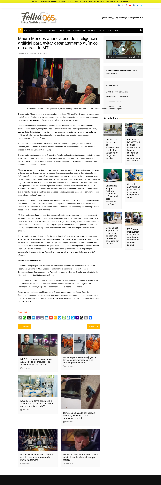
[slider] (121, 57)
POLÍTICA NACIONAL (39, 53)
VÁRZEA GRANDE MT (76, 30)
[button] (123, 49)
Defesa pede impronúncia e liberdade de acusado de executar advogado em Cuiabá (112, 236)
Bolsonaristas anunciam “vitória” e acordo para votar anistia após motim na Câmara (36, 457)
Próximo (92, 327)
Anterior (25, 327)
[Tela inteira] (138, 57)
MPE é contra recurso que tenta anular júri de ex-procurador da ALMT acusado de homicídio (36, 362)
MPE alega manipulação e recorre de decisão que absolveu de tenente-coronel (133, 237)
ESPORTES (29, 30)
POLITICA (107, 30)
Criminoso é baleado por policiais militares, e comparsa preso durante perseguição (79, 415)
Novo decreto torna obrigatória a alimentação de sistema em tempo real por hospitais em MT (37, 403)
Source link (22, 312)
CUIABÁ (61, 30)
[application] (123, 49)
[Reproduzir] (108, 57)
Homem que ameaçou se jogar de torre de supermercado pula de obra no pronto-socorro (79, 360)
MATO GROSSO (94, 30)
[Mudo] (134, 57)
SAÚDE (40, 30)
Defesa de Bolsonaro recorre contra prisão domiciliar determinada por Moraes (80, 457)
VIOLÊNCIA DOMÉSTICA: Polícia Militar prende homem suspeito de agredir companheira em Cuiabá (133, 150)
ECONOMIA (50, 30)
